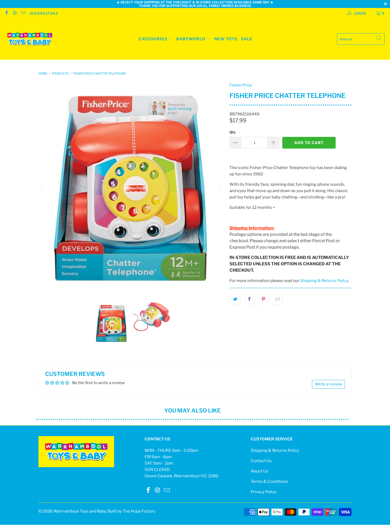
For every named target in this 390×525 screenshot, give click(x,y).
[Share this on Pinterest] (263, 299)
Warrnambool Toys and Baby (79, 511)
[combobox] (361, 39)
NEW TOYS (225, 39)
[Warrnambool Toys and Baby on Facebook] (6, 13)
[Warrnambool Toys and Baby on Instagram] (14, 13)
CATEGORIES (153, 39)
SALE (247, 39)
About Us (259, 471)
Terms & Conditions (269, 481)
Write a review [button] (328, 384)
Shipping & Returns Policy (324, 280)
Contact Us (261, 460)
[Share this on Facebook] (249, 299)
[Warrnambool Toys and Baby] (29, 39)
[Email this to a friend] (277, 299)
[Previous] (42, 188)
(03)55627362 (43, 13)
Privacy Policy (263, 491)
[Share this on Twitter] (235, 299)
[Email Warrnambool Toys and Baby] (23, 13)
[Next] (220, 188)
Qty (232, 132)
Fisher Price (240, 85)
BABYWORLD (191, 39)
